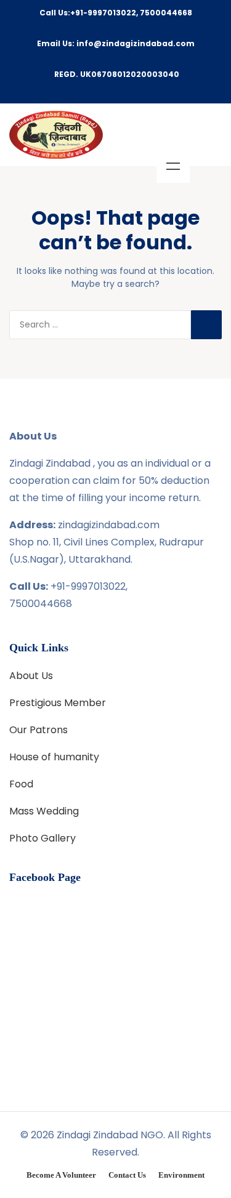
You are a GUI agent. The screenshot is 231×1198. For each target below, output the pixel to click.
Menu (173, 166)
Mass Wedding (44, 811)
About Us (31, 676)
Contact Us (127, 1175)
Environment (181, 1175)
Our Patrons (38, 730)
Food (21, 784)
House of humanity (54, 757)
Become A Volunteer (61, 1175)
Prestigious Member (57, 703)
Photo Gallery (42, 838)
